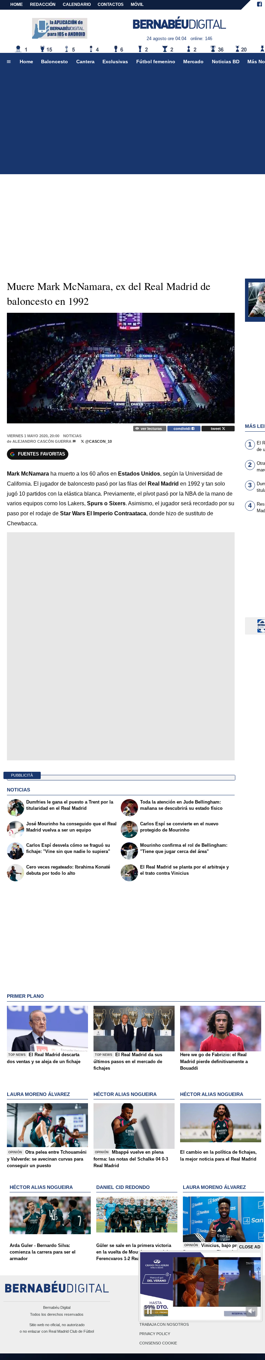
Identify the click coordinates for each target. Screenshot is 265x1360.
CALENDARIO (77, 4)
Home (16, 4)
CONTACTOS (111, 4)
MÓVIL (137, 4)
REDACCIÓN (43, 4)
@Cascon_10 (98, 441)
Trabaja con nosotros (164, 1324)
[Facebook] (259, 5)
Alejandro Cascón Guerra (41, 441)
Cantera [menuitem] (85, 61)
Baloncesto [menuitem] (54, 61)
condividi (183, 428)
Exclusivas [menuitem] (115, 61)
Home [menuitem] (26, 61)
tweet (216, 428)
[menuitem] (8, 62)
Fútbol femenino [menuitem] (155, 61)
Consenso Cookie (158, 1343)
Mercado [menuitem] (193, 61)
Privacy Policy (154, 1334)
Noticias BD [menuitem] (225, 61)
